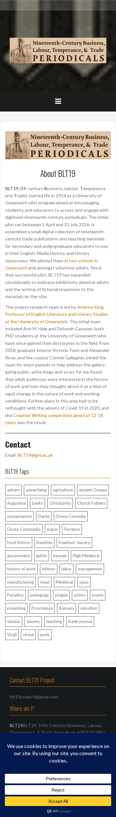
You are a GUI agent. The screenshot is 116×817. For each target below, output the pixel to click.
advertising (36, 489)
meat (45, 582)
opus (84, 582)
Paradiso (15, 595)
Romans (66, 608)
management (90, 568)
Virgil (12, 634)
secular (13, 621)
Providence (42, 608)
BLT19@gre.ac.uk (35, 455)
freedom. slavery (74, 542)
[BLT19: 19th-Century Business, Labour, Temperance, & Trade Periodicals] (58, 50)
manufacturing (20, 582)
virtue (28, 634)
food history (18, 542)
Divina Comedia (71, 516)
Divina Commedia (24, 529)
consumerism (19, 516)
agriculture (63, 489)
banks (37, 503)
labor (67, 568)
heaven (60, 555)
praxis (97, 595)
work (45, 634)
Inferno (48, 568)
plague (61, 595)
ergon (52, 529)
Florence (72, 529)
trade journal (80, 621)
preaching (16, 608)
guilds (41, 555)
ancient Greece (93, 489)
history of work (21, 568)
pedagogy (39, 595)
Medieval (64, 582)
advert (13, 489)
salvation (88, 608)
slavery (33, 621)
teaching (54, 621)
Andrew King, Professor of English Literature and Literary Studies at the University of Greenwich (56, 314)
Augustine (16, 503)
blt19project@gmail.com (34, 696)
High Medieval (86, 555)
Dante (44, 516)
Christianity (60, 503)
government (18, 555)
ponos (80, 595)
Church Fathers (91, 503)
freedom (44, 542)
